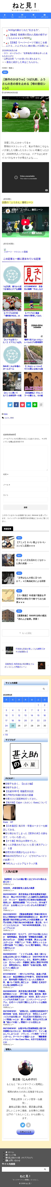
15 (38, 715)
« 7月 (5, 734)
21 (32, 720)
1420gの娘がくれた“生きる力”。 (24, 30)
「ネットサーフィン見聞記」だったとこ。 (25, 1180)
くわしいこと (25, 1131)
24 (6, 725)
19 (19, 720)
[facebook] (16, 404)
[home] (28, 1125)
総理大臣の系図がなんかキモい (20, 852)
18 (13, 720)
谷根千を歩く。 (13, 787)
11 (13, 715)
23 (44, 720)
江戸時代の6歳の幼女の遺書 (19, 795)
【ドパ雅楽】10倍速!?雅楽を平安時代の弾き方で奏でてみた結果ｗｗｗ (31, 598)
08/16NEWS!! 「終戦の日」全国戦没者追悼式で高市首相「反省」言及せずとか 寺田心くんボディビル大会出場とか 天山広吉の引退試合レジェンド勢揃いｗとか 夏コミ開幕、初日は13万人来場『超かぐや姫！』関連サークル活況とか (25, 1016)
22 (38, 720)
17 (6, 720)
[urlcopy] (40, 404)
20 (25, 720)
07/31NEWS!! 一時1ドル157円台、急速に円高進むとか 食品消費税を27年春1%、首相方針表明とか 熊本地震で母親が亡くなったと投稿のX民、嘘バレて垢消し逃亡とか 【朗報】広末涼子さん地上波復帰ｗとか (25, 979)
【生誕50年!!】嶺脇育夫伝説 (19, 791)
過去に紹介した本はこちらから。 (23, 62)
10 (6, 715)
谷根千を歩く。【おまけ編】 (19, 783)
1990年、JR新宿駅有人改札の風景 (18, 888)
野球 (12, 418)
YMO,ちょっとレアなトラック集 (21, 863)
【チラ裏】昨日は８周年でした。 (21, 841)
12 (19, 715)
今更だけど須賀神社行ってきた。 (21, 798)
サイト (5, 495)
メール (6, 485)
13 (25, 715)
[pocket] (22, 404)
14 (32, 715)
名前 (5, 474)
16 (45, 715)
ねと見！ (25, 5)
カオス (7, 418)
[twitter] (10, 404)
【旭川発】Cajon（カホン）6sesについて (26, 802)
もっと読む (27, 633)
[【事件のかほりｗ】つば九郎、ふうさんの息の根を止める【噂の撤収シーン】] (28, 404)
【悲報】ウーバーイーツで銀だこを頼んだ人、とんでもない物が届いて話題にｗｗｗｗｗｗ (27, 46)
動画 (6, 414)
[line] (34, 404)
